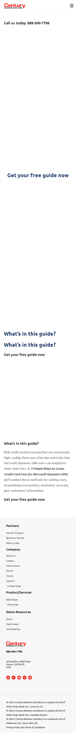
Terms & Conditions (35, 727)
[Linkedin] (30, 678)
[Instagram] (25, 678)
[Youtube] (19, 678)
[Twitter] (8, 678)
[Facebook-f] (14, 678)
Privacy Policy (13, 727)
